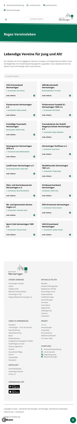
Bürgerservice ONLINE (48, 289)
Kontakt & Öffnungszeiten (49, 286)
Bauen (11, 336)
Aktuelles (44, 284)
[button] (4, 420)
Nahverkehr (12, 360)
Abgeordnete (45, 308)
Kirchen (11, 355)
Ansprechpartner (46, 294)
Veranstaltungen (46, 327)
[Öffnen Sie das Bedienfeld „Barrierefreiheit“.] (73, 420)
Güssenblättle (13, 357)
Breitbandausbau (14, 338)
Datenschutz (9, 412)
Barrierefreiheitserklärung (15, 5)
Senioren (12, 349)
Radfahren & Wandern (48, 336)
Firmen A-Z (12, 374)
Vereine (43, 325)
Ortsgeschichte (13, 289)
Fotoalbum (12, 325)
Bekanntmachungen (13, 10)
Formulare (44, 302)
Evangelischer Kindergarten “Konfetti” (21, 341)
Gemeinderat (45, 305)
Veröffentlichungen (47, 297)
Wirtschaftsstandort (15, 369)
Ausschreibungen (47, 300)
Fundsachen (45, 316)
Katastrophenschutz (15, 333)
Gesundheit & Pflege (15, 352)
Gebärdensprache (50, 355)
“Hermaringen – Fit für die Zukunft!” (20, 327)
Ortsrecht (44, 313)
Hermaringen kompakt (16, 284)
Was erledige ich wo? (48, 292)
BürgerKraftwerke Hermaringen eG (20, 297)
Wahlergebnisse (46, 311)
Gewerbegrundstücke (16, 372)
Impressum (19, 412)
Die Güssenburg (46, 333)
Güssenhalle (45, 330)
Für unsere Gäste (46, 338)
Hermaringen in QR (15, 294)
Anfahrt (11, 286)
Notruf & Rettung (14, 330)
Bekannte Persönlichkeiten (17, 292)
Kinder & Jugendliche (16, 347)
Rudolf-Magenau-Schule (17, 344)
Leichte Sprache (34, 5)
